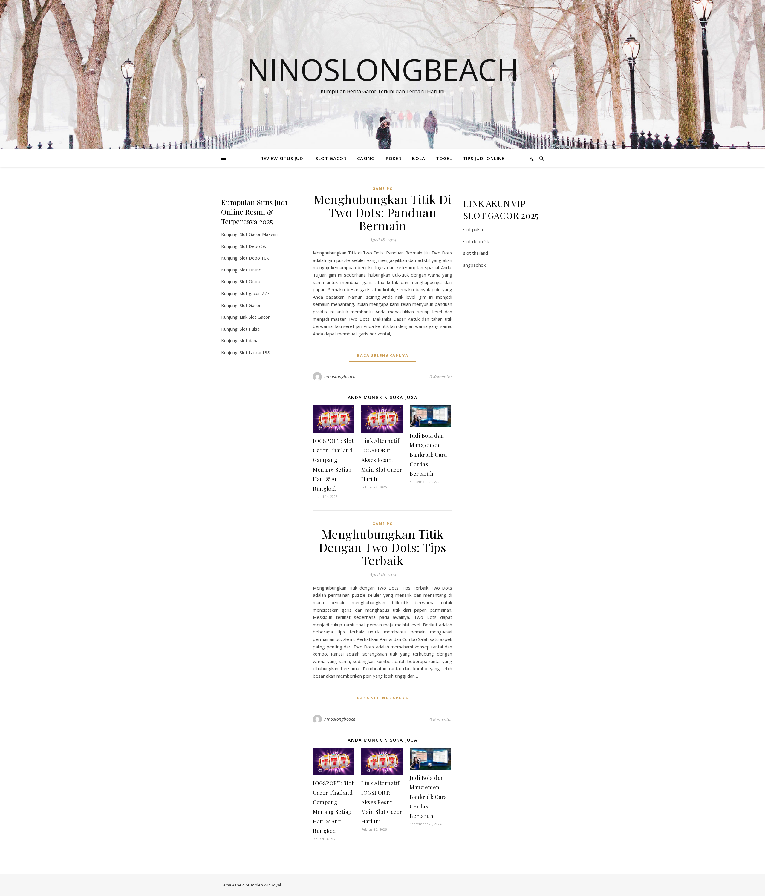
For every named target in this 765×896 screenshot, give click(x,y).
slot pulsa (473, 229)
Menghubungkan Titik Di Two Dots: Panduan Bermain (382, 212)
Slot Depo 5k (253, 246)
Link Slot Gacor (255, 317)
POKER (393, 158)
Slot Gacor (250, 305)
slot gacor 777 (255, 293)
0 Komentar (440, 377)
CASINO (366, 158)
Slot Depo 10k (254, 258)
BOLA (418, 158)
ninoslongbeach (340, 376)
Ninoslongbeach (383, 69)
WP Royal (272, 885)
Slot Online (250, 270)
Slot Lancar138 (255, 352)
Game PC (382, 188)
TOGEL (444, 158)
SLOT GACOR (331, 158)
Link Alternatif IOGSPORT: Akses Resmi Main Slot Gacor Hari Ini (381, 460)
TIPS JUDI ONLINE (483, 158)
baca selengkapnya (382, 355)
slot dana (249, 340)
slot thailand (475, 253)
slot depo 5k (476, 241)
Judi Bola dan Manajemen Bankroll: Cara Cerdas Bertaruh (428, 454)
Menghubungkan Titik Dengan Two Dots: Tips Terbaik (382, 547)
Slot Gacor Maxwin (259, 234)
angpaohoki (474, 265)
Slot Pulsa (250, 329)
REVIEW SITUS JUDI (283, 158)
